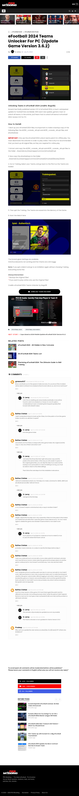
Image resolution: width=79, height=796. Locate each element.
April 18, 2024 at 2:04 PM (38, 610)
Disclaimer (25, 792)
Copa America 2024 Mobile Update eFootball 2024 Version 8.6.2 (43, 334)
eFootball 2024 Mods (32, 32)
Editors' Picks (23, 699)
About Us (45, 792)
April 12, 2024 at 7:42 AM (38, 456)
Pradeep (18, 627)
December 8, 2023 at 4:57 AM (35, 381)
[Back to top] (74, 791)
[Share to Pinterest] (37, 57)
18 (69, 52)
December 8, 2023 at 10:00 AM (40, 397)
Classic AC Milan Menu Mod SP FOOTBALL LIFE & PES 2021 (39, 22)
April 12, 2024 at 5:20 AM (38, 430)
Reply (16, 389)
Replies (19, 393)
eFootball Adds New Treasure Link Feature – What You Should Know (43, 725)
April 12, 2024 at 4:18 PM (35, 556)
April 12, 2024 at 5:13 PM (35, 570)
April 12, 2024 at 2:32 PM (38, 533)
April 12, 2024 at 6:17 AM (35, 440)
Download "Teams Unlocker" (41, 291)
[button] (3, 11)
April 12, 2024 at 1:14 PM (35, 515)
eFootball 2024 (17, 32)
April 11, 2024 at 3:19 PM (35, 414)
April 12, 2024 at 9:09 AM (35, 478)
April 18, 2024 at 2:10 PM (38, 617)
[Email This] (42, 57)
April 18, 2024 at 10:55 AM (35, 590)
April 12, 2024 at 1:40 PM (35, 545)
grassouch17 (20, 381)
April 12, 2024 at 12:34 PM (38, 494)
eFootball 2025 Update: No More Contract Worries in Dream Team (43, 745)
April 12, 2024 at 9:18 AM (35, 505)
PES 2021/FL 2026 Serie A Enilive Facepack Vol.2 (54, 22)
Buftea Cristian (21, 414)
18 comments (15, 374)
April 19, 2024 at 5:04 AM (30, 627)
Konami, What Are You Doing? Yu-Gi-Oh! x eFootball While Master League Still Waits (42, 715)
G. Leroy (26, 397)
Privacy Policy (35, 792)
